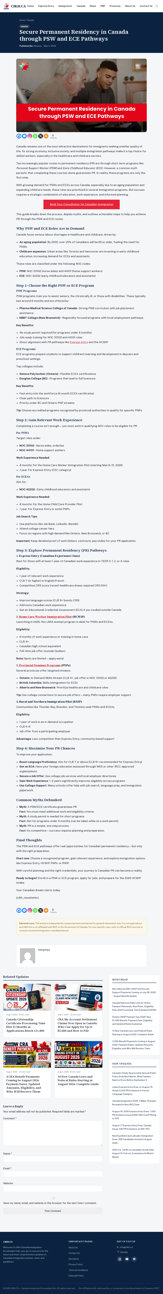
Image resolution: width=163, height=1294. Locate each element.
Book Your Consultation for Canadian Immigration (81, 204)
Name (7, 1153)
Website (8, 1183)
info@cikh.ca (126, 1247)
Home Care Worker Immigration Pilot (45, 617)
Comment (10, 1118)
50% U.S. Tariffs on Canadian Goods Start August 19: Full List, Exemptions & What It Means (133, 1153)
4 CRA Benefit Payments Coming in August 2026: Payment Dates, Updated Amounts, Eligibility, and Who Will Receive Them (23, 1084)
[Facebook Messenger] (24, 136)
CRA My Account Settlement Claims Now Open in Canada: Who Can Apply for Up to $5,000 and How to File (77, 1025)
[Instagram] (29, 136)
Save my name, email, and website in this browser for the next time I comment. (50, 1203)
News (93, 6)
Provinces (115, 6)
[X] (40, 136)
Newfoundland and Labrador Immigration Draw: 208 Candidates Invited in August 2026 (132, 1139)
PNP (102, 6)
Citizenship (12, 987)
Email (7, 1168)
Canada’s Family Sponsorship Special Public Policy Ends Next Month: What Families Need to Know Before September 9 (134, 1076)
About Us (130, 6)
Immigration (65, 6)
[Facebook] (19, 136)
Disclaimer (74, 1259)
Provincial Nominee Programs (40, 665)
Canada (81, 6)
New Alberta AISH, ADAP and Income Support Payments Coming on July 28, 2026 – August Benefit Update (134, 992)
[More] (46, 136)
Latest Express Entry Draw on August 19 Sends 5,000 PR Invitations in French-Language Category (132, 1090)
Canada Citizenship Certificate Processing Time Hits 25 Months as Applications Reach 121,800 (25, 1025)
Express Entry (46, 6)
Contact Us (146, 6)
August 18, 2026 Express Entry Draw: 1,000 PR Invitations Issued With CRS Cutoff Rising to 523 (134, 1115)
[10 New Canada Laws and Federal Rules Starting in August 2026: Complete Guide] (78, 1054)
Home (30, 6)
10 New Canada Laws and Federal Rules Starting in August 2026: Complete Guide (78, 1080)
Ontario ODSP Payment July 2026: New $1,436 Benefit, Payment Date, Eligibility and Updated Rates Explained (132, 1020)
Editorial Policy (76, 1275)
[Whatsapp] (35, 136)
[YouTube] (127, 1259)
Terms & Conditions (78, 1270)
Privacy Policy (76, 1264)
